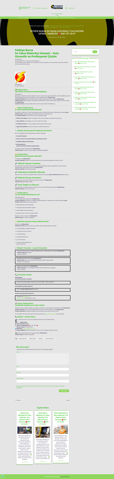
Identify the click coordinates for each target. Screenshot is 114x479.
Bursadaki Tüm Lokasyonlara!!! (41, 8)
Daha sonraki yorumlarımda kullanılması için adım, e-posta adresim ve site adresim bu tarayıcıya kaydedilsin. (40, 386)
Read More (24, 462)
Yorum (18, 352)
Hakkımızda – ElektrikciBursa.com (67, 17)
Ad (17, 366)
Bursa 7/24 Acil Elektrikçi (23, 17)
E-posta (18, 372)
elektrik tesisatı (32, 338)
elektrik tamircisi (23, 338)
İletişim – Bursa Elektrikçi (52, 17)
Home (32, 26)
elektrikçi (41, 338)
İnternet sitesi (19, 378)
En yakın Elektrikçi (41, 26)
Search (94, 51)
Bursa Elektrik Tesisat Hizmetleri (38, 17)
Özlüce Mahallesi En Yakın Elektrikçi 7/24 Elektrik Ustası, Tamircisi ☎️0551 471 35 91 (61, 417)
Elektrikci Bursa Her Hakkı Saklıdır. (57, 476)
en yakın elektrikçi (49, 338)
